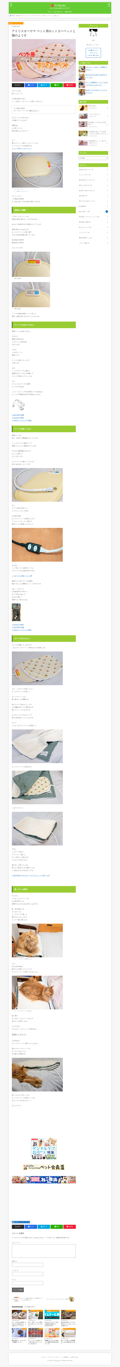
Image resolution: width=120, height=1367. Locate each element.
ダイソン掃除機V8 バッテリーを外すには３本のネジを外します (97, 84)
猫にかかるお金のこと (87, 201)
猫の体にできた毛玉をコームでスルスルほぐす (96, 91)
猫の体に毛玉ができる (87, 190)
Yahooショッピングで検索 (21, 420)
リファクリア (84, 232)
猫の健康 (83, 206)
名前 (14, 1261)
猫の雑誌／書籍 (85, 222)
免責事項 (66, 1357)
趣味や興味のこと (85, 237)
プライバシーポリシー (55, 1357)
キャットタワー (85, 174)
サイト (14, 1280)
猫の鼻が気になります (87, 180)
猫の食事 (83, 195)
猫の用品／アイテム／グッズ (16, 23)
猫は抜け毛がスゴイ (86, 169)
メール (15, 1270)
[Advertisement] (44, 1121)
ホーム (50, 11)
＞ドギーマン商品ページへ (21, 576)
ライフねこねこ (56, 1360)
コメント (16, 1243)
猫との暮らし (84, 211)
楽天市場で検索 (18, 415)
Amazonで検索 (18, 418)
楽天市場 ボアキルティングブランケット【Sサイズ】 (31, 875)
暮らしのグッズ (85, 227)
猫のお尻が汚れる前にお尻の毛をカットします (96, 76)
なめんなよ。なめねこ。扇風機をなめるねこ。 (96, 68)
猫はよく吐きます (85, 185)
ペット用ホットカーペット (22, 148)
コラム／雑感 (84, 243)
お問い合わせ (68, 11)
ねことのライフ (58, 11)
